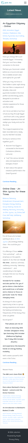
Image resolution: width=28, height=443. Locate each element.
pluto (12, 403)
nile (19, 33)
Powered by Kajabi (14, 436)
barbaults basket (16, 397)
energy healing (15, 204)
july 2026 (18, 399)
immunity (20, 210)
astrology (18, 395)
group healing (8, 207)
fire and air (19, 415)
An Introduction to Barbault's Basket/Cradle (14, 409)
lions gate (8, 381)
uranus (20, 403)
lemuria (11, 401)
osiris (9, 403)
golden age (12, 379)
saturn (15, 403)
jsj (15, 212)
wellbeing (17, 215)
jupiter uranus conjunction (13, 419)
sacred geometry (15, 421)
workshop (13, 39)
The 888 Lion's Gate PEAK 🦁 (13, 374)
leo (4, 381)
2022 (4, 30)
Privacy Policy (14, 439)
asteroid (13, 395)
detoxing (12, 198)
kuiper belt (5, 401)
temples (6, 39)
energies (6, 204)
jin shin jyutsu (8, 212)
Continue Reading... (10, 181)
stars (21, 421)
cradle (13, 415)
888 (4, 377)
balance (6, 198)
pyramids (11, 36)
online (5, 36)
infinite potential (19, 379)
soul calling (20, 36)
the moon (5, 423)
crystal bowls (17, 377)
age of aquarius (9, 377)
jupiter (23, 399)
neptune (5, 403)
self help (10, 215)
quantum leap (15, 381)
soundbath (10, 383)
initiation (6, 33)
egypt (17, 30)
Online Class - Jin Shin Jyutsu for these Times (14, 191)
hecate (9, 399)
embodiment (7, 201)
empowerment (18, 201)
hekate (13, 399)
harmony (12, 210)
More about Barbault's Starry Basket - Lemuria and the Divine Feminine (14, 390)
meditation (13, 33)
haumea (5, 399)
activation (10, 30)
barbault (9, 397)
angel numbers (6, 395)
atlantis (5, 397)
